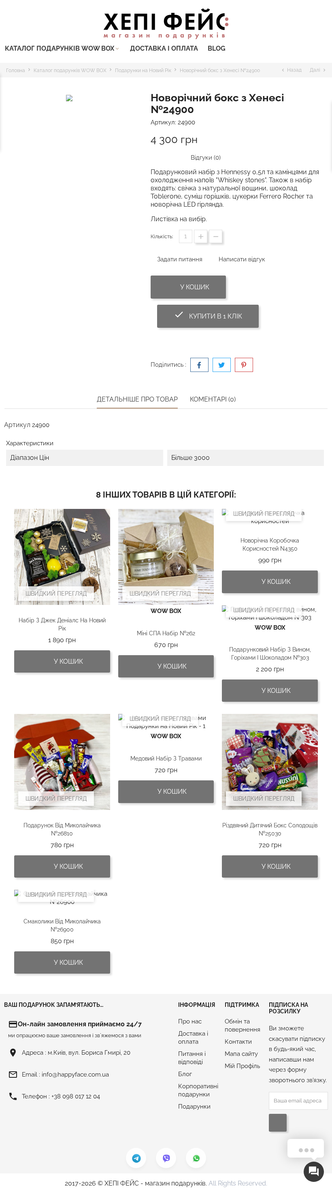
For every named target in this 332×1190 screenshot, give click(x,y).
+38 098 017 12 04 (75, 1096)
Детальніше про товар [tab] (137, 399)
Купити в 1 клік (216, 314)
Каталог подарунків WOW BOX (62, 48)
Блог (185, 1074)
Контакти (238, 1041)
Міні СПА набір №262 (166, 633)
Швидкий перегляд (56, 593)
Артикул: (163, 122)
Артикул (17, 425)
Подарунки (194, 1106)
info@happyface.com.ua (75, 1074)
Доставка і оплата (164, 48)
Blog (217, 48)
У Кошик (194, 287)
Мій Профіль (242, 1066)
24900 (186, 122)
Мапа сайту (241, 1054)
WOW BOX (166, 611)
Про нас (190, 1021)
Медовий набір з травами (166, 758)
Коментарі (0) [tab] (213, 399)
